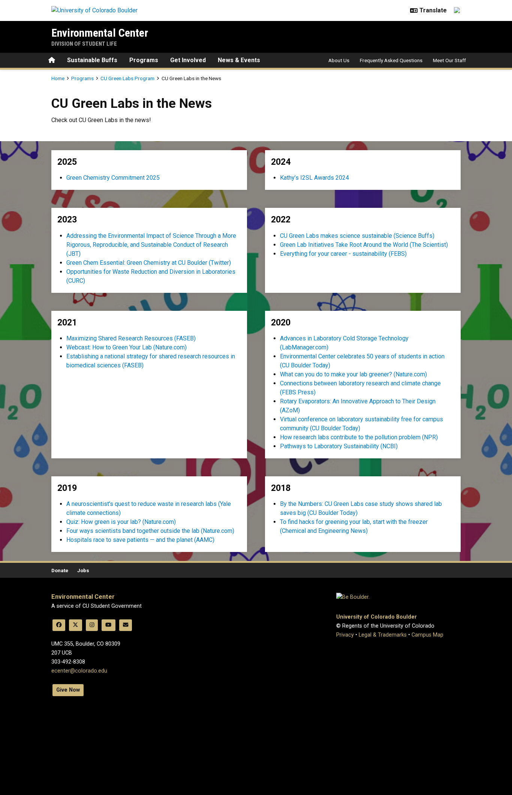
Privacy (345, 635)
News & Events (239, 60)
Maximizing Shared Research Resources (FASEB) (131, 338)
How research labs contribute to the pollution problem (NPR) (359, 437)
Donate (59, 570)
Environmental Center (99, 32)
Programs (143, 60)
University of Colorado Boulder (376, 617)
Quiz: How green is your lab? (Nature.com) (121, 521)
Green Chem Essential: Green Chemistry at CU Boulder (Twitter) (148, 262)
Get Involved (188, 60)
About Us (338, 60)
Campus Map (427, 635)
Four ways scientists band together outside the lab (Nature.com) (150, 530)
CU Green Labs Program (127, 78)
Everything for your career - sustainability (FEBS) (343, 253)
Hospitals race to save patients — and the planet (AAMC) (140, 539)
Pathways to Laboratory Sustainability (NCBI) (339, 446)
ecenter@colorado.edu (79, 671)
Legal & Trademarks (383, 635)
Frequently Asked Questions (391, 60)
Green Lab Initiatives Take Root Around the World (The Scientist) (364, 244)
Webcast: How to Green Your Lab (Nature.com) (126, 347)
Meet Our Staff (449, 60)
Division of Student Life (84, 43)
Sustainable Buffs (92, 60)
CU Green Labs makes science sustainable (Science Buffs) (357, 235)
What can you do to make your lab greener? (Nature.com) (353, 374)
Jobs (83, 570)
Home (57, 78)
